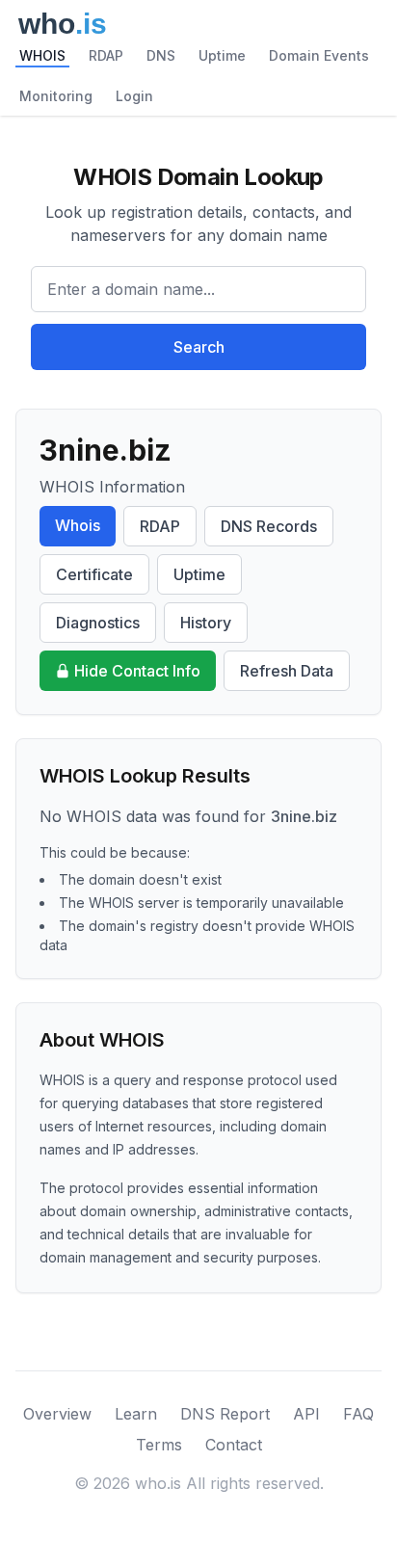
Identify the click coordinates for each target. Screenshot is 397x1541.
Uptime (222, 55)
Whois (77, 525)
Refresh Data (286, 670)
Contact (233, 1444)
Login (134, 96)
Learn (136, 1413)
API (306, 1413)
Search (199, 347)
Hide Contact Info (137, 670)
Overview (57, 1413)
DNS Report (225, 1413)
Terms (159, 1444)
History (205, 622)
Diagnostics (98, 622)
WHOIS (42, 55)
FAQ (358, 1413)
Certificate (94, 574)
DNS (160, 55)
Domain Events (319, 55)
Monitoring (56, 96)
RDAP (106, 55)
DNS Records (269, 526)
